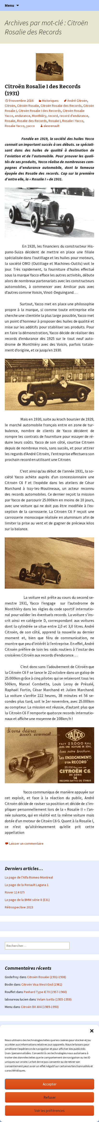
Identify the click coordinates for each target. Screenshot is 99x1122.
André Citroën (77, 100)
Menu (9, 5)
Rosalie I (55, 121)
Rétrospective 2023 (19, 907)
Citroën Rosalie (28, 105)
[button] (91, 1030)
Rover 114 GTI (15, 892)
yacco (30, 126)
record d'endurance (74, 116)
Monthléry (39, 116)
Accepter (49, 1084)
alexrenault (51, 126)
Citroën (10, 105)
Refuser (49, 1097)
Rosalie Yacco (15, 126)
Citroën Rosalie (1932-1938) (46, 977)
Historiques (50, 100)
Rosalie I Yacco (72, 121)
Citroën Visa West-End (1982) (41, 984)
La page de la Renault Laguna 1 (27, 885)
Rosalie (10, 121)
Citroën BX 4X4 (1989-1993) (40, 1007)
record (53, 116)
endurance (22, 116)
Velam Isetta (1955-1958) (54, 999)
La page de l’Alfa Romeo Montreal (29, 877)
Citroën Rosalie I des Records (40, 110)
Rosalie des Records (32, 121)
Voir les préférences (49, 1110)
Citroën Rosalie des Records (61, 105)
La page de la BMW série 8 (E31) (27, 900)
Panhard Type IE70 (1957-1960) (45, 992)
